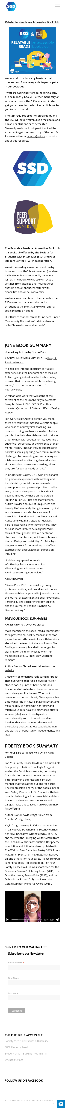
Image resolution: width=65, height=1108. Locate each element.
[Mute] (57, 919)
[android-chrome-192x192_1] (27, 6)
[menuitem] (55, 6)
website (9, 670)
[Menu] (55, 6)
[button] (32, 906)
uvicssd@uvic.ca (36, 136)
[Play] (7, 919)
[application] (32, 906)
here (48, 317)
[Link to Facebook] (53, 1104)
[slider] (27, 919)
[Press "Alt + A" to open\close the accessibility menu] (61, 1104)
